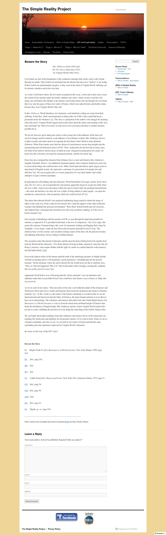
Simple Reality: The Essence (43, 42)
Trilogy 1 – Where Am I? (34, 47)
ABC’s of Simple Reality (65, 42)
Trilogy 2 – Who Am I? (54, 47)
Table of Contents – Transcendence (128, 80)
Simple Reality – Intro (124, 69)
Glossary (46, 52)
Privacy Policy (68, 52)
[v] (86, 194)
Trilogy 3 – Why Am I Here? (75, 47)
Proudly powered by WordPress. (128, 529)
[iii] (90, 153)
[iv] (34, 172)
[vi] (40, 212)
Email (27, 483)
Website (27, 491)
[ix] (52, 269)
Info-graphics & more (33, 52)
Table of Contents (122, 87)
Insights (101, 42)
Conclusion (121, 71)
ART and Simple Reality (86, 42)
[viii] (45, 250)
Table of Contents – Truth (125, 101)
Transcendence (112, 42)
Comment (29, 445)
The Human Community (97, 47)
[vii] (94, 228)
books (67, 421)
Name (27, 475)
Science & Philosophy (117, 47)
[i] (52, 119)
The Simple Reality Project (46, 9)
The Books (57, 52)
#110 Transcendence (123, 73)
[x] (34, 293)
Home (27, 42)
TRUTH (123, 42)
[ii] (39, 125)
